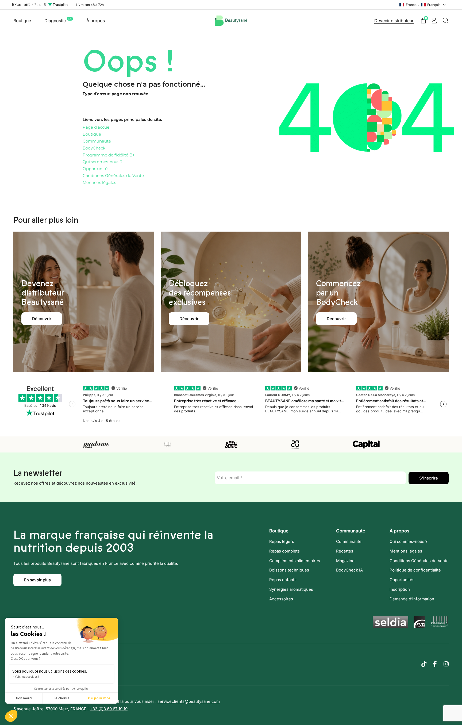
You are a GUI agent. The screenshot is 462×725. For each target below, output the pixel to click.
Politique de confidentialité (415, 570)
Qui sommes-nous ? (103, 162)
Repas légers (281, 541)
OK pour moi (99, 698)
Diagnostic (57, 20)
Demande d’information (412, 598)
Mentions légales (99, 183)
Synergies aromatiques (291, 589)
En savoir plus (37, 579)
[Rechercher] (446, 21)
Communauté (97, 141)
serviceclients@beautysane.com (188, 701)
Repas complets (284, 551)
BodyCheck (94, 148)
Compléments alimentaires (294, 560)
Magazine (345, 560)
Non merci (24, 698)
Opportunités (96, 169)
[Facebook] (435, 664)
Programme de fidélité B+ (109, 155)
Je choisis (61, 698)
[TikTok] (423, 664)
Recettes (344, 551)
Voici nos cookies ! (27, 676)
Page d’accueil (97, 127)
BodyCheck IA (349, 570)
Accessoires (281, 598)
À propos (95, 20)
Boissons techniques (289, 570)
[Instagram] (446, 664)
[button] (11, 715)
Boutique (22, 20)
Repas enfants (283, 579)
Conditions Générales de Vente (113, 176)
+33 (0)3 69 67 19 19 (109, 708)
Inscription (400, 589)
